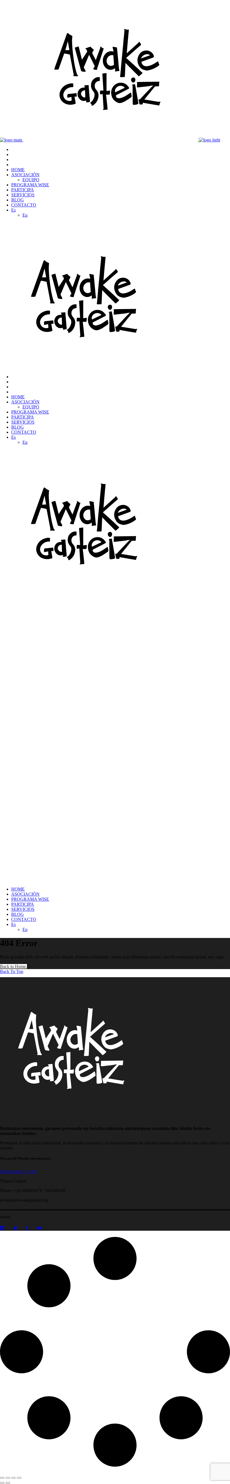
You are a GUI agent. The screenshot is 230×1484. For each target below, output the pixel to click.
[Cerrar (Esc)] (19, 1478)
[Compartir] (13, 1478)
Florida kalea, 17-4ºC (19, 1171)
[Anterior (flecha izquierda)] (2, 1483)
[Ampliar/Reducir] (2, 1478)
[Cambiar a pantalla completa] (8, 1478)
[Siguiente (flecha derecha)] (8, 1483)
